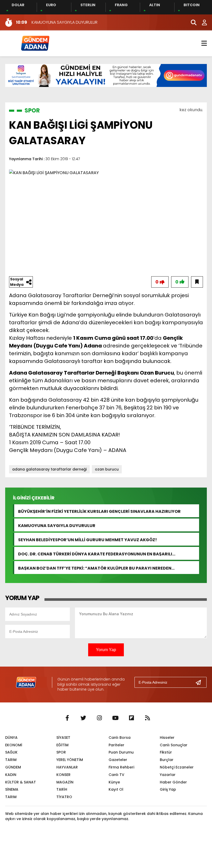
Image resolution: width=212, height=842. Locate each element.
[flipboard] (131, 718)
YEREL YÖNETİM (69, 759)
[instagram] (99, 718)
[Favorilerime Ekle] (197, 282)
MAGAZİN (64, 782)
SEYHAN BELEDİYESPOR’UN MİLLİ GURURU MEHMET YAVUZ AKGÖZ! (87, 539)
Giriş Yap (168, 789)
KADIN (10, 774)
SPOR (32, 111)
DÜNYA (11, 737)
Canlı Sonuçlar (173, 745)
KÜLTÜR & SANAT (20, 782)
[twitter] (83, 718)
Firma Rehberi (121, 767)
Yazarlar (168, 774)
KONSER (63, 774)
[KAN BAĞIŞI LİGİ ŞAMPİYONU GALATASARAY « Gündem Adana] (35, 43)
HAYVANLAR (67, 767)
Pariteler (116, 745)
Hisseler (167, 737)
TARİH (61, 789)
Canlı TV (116, 774)
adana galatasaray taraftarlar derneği (49, 469)
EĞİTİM (62, 745)
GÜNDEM (13, 767)
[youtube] (115, 718)
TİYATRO (64, 796)
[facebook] (67, 718)
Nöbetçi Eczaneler (177, 767)
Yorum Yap (106, 649)
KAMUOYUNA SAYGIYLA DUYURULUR (56, 525)
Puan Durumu (121, 752)
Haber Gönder (173, 782)
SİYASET (63, 737)
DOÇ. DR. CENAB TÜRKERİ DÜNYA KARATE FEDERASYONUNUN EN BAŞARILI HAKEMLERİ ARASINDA (95, 553)
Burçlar (166, 759)
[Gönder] (200, 682)
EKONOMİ (13, 745)
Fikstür (166, 752)
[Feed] (147, 718)
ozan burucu (107, 469)
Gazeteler (118, 759)
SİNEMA (11, 789)
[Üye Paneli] (201, 22)
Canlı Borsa (120, 737)
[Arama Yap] (191, 22)
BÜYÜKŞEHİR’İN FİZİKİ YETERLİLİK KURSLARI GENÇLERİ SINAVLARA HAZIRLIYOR (99, 510)
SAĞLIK (11, 752)
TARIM (11, 759)
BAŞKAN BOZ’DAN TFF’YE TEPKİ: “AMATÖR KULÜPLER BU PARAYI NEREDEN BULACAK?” (94, 567)
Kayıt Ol (116, 789)
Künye (114, 782)
